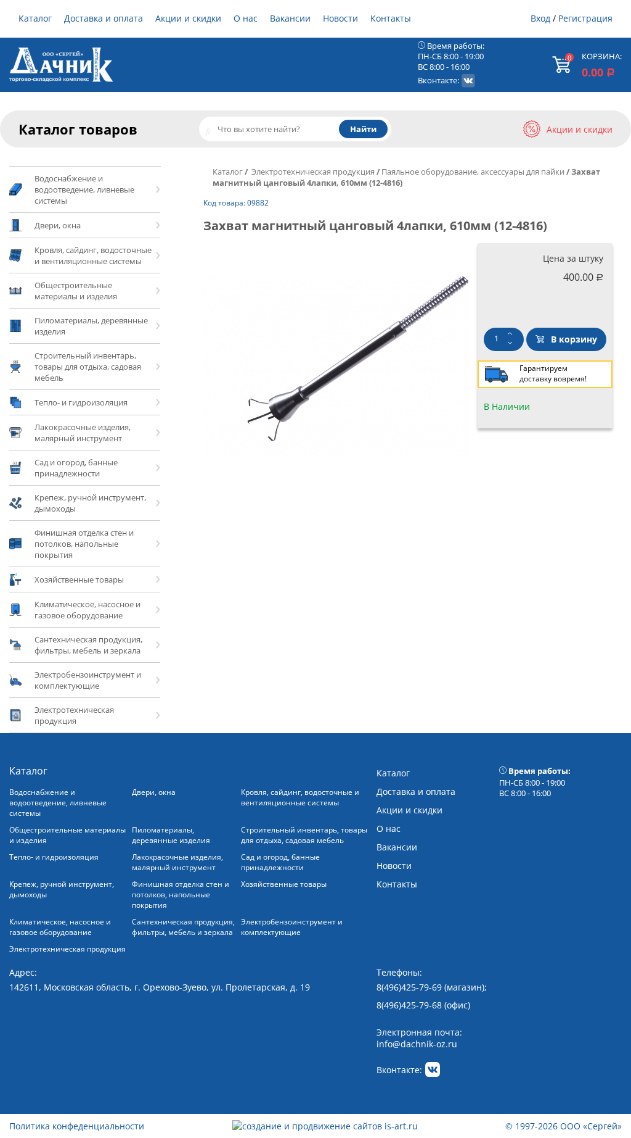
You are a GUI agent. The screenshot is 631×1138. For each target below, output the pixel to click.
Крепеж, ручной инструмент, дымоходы (61, 889)
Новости (340, 18)
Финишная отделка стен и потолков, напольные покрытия (180, 894)
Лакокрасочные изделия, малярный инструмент (177, 862)
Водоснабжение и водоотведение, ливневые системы (58, 802)
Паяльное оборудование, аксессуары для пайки (472, 171)
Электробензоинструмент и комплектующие (292, 926)
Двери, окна (154, 792)
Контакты (390, 18)
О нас (246, 18)
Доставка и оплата (103, 18)
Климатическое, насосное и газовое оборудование (60, 926)
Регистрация (585, 18)
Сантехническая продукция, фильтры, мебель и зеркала (183, 926)
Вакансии (290, 18)
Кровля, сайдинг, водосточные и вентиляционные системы (300, 797)
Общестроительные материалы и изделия (67, 834)
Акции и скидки (188, 18)
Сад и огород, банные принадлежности (280, 862)
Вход (540, 18)
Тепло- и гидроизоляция (54, 857)
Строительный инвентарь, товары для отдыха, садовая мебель (304, 834)
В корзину (574, 339)
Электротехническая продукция (312, 171)
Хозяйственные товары (284, 884)
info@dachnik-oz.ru (417, 1044)
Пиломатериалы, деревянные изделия (171, 834)
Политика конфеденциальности (76, 1126)
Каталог (35, 18)
